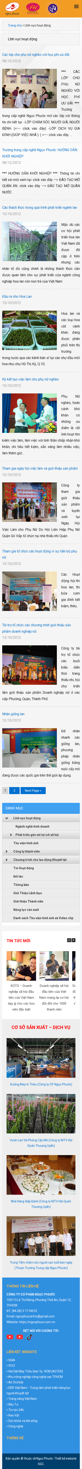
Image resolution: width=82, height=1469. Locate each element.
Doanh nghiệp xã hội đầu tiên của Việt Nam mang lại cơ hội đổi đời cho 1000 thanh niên (54, 997)
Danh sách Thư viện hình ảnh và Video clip (43, 918)
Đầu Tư (13, 1404)
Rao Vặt (13, 1415)
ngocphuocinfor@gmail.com (35, 1316)
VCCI (11, 1365)
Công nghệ (15, 1426)
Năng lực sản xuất (26, 909)
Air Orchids (15, 1382)
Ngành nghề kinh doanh (32, 826)
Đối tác (18, 876)
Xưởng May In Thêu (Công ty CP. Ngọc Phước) (41, 1084)
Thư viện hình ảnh (25, 843)
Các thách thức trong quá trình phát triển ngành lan (39, 207)
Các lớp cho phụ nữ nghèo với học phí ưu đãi (35, 55)
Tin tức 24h (16, 1410)
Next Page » (33, 791)
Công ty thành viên (26, 851)
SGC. (41, 1464)
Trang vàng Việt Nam (22, 1398)
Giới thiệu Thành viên (28, 901)
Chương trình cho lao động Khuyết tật (40, 860)
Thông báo (21, 885)
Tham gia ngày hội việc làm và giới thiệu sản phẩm (40, 468)
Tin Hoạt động (23, 868)
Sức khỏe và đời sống (22, 1421)
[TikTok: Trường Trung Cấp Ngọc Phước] (29, 1338)
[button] (73, 940)
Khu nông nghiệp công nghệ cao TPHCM (35, 1377)
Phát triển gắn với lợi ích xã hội (37, 835)
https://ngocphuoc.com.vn (37, 1322)
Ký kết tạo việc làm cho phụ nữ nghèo (30, 379)
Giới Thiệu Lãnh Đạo (27, 893)
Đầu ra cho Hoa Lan (17, 296)
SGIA (11, 1360)
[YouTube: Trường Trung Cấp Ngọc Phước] (10, 1338)
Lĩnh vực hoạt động (27, 818)
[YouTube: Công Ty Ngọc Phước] (19, 1338)
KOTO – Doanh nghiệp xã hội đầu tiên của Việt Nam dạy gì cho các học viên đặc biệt (21, 997)
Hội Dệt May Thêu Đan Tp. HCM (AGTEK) (35, 1371)
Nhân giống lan (13, 714)
